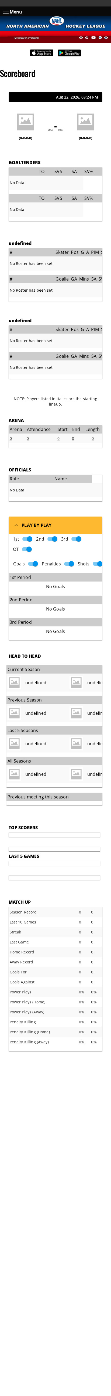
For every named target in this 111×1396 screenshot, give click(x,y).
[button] (55, 525)
